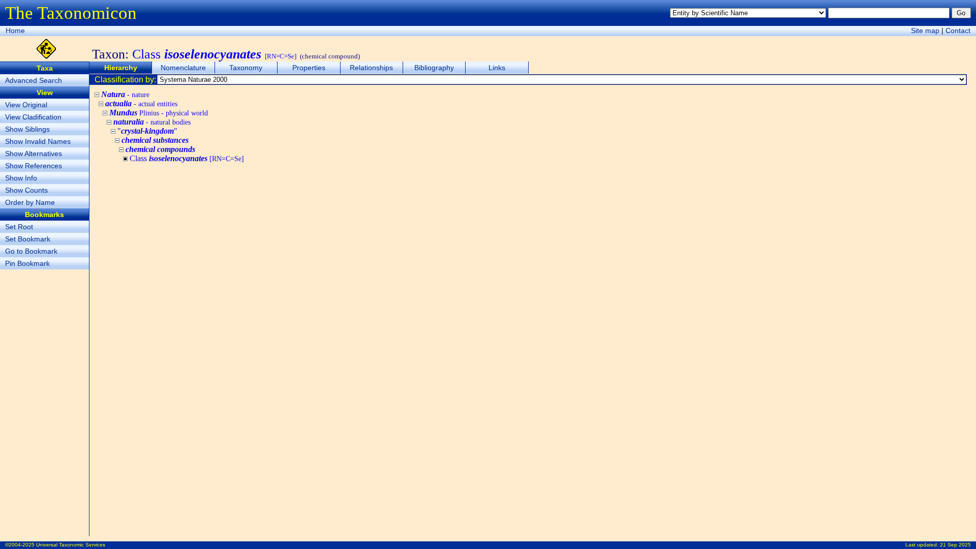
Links (497, 68)
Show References (33, 166)
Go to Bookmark (31, 251)
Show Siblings (27, 129)
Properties (308, 68)
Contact (958, 30)
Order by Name (30, 202)
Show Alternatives (33, 153)
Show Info (21, 178)
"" (147, 131)
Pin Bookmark (27, 263)
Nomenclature (183, 68)
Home (15, 30)
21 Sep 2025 (955, 544)
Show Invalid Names (38, 141)
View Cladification (33, 117)
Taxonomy (245, 68)
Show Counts (26, 190)
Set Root (19, 227)
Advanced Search (33, 80)
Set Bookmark (27, 239)
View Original (26, 105)
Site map (925, 30)
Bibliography (434, 68)
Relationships (371, 68)
